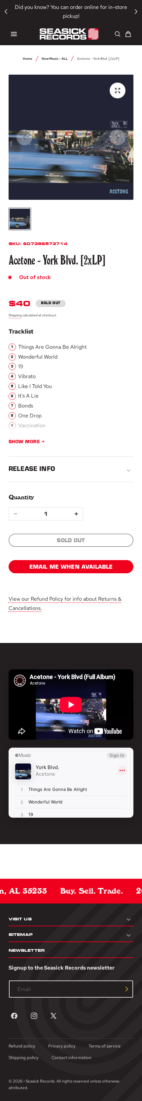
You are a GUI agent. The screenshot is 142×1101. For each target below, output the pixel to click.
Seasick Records (40, 1081)
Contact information (71, 1057)
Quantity (21, 497)
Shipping (15, 315)
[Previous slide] (24, 137)
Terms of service (105, 1046)
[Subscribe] (126, 989)
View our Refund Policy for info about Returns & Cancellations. (65, 603)
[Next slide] (117, 137)
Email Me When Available (71, 566)
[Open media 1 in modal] (117, 90)
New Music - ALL (55, 58)
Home (27, 58)
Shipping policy (23, 1057)
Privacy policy (61, 1046)
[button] (14, 34)
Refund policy (22, 1046)
